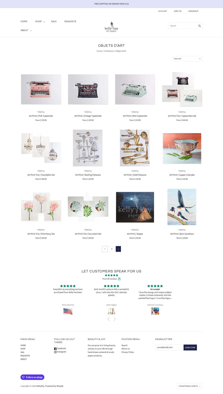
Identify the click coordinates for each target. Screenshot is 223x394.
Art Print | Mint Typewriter (135, 116)
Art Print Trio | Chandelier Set (41, 175)
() (178, 11)
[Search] (200, 26)
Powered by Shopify (54, 386)
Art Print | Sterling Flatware (88, 175)
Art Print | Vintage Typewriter (88, 116)
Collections (109, 51)
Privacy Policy (128, 352)
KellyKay (41, 112)
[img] (111, 275)
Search (125, 345)
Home (99, 51)
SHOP (38, 21)
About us (126, 348)
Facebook (61, 348)
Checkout (194, 11)
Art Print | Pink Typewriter (41, 116)
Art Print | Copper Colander (182, 175)
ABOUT (24, 30)
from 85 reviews (110, 278)
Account (162, 11)
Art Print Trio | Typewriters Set (182, 116)
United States (188, 386)
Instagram (61, 351)
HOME (24, 21)
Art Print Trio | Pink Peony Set (41, 233)
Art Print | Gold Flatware (135, 175)
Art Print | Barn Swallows (182, 233)
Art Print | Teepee (135, 233)
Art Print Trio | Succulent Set (88, 233)
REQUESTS (70, 21)
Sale (54, 21)
